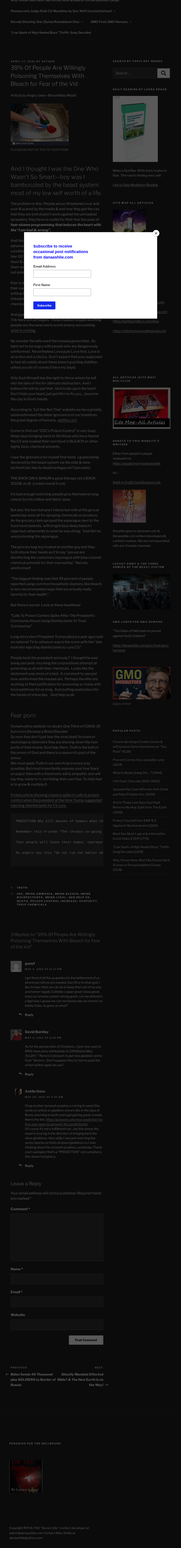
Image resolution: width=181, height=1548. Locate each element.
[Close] (156, 233)
